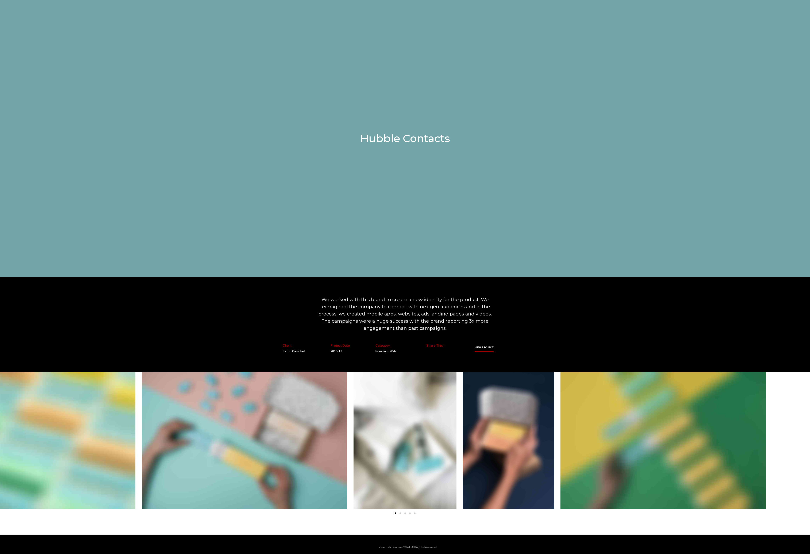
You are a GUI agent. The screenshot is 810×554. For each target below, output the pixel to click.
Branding (381, 351)
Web (393, 351)
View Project (484, 347)
